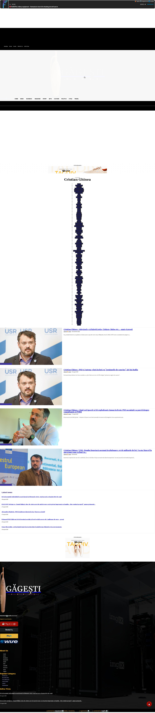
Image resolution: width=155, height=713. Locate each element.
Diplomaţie (78, 266)
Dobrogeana (79, 272)
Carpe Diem (79, 227)
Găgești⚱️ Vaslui (67, 331)
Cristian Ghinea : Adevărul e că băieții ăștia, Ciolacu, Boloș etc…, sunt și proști (98, 329)
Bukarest (79, 217)
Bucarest (79, 213)
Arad (79, 194)
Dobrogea (79, 271)
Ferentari (79, 285)
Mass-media (78, 316)
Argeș (79, 200)
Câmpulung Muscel (79, 226)
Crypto (78, 253)
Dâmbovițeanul (78, 262)
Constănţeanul (78, 243)
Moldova (79, 323)
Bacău (79, 202)
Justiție (79, 302)
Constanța (79, 242)
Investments (79, 297)
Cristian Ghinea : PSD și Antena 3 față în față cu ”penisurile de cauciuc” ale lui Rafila (101, 370)
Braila (79, 210)
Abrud (79, 184)
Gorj (79, 291)
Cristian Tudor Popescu (79, 250)
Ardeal (78, 195)
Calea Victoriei (79, 223)
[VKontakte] (10, 646)
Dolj (79, 275)
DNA (79, 269)
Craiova (79, 247)
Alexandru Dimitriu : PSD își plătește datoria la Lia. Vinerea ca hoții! (23, 512)
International (79, 295)
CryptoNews (79, 255)
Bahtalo (79, 205)
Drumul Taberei (79, 278)
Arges (79, 198)
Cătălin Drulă (79, 230)
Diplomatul (79, 268)
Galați (79, 288)
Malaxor (79, 310)
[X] (7, 646)
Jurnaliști (78, 301)
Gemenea (79, 289)
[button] (85, 77)
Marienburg (79, 313)
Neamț (79, 324)
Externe (79, 284)
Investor (79, 298)
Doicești (79, 273)
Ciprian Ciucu (79, 236)
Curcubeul (78, 259)
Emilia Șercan (79, 282)
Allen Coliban (79, 192)
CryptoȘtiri (79, 256)
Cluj (79, 239)
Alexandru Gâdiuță (79, 191)
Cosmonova (78, 246)
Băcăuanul (78, 204)
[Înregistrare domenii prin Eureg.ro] (90, 711)
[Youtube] (12, 646)
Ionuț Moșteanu (79, 300)
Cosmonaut (78, 245)
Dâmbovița (79, 260)
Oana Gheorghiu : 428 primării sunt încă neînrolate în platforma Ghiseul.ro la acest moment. (32, 527)
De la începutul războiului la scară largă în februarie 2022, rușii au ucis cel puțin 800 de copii (32, 497)
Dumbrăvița (79, 279)
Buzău (79, 220)
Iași (79, 294)
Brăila (79, 208)
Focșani (79, 287)
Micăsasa (79, 321)
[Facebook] (1, 646)
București (79, 216)
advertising (8, 615)
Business (79, 218)
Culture (79, 258)
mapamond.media (79, 311)
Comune (79, 240)
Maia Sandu (78, 308)
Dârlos (78, 265)
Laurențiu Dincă (79, 304)
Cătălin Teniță (79, 231)
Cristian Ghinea (6, 364)
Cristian (79, 249)
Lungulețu (78, 305)
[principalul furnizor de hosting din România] (77, 711)
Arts (79, 201)
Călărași (79, 221)
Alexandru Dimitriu (78, 189)
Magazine (79, 307)
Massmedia (79, 317)
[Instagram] (4, 646)
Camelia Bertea (79, 224)
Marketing (79, 314)
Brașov (78, 211)
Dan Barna (79, 263)
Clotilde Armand (79, 237)
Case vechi (79, 229)
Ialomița (79, 292)
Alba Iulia (79, 187)
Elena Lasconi (79, 281)
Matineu (79, 320)
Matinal (79, 318)
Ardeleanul (79, 197)
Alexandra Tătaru (79, 188)
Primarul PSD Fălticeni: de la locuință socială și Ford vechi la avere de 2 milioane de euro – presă (33, 519)
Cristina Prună (78, 252)
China (79, 234)
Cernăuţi (79, 233)
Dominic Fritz (79, 276)
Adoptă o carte (79, 185)
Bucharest (79, 214)
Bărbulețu (78, 207)
